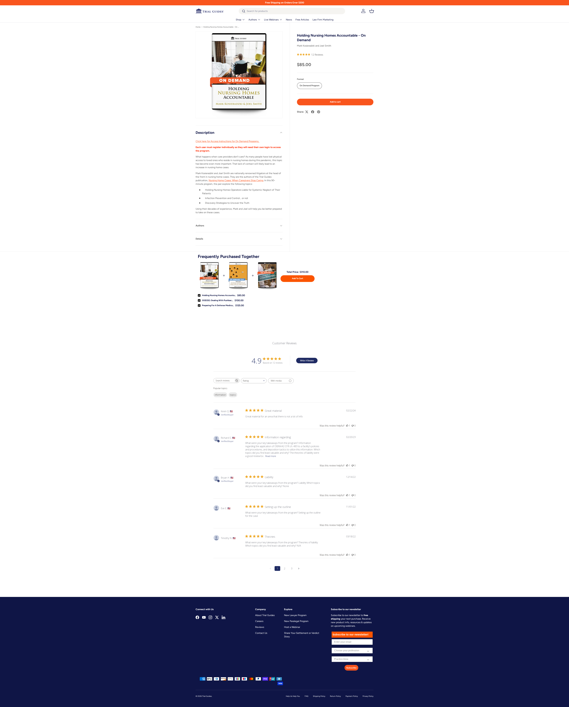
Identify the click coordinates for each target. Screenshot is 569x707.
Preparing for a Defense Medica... (218, 305)
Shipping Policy (319, 696)
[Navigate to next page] (299, 568)
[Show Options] (368, 650)
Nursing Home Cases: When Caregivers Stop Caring (236, 180)
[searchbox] (224, 380)
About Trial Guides (265, 615)
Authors (252, 19)
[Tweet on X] (307, 112)
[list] (239, 74)
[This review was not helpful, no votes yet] (352, 425)
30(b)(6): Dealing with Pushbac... (217, 300)
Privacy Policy (368, 696)
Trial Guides (207, 696)
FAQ (306, 696)
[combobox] (292, 11)
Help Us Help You (293, 696)
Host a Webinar (292, 627)
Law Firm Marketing (323, 19)
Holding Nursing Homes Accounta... (219, 295)
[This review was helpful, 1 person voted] (347, 425)
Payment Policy (352, 696)
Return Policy (335, 696)
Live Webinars (271, 19)
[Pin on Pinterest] (319, 112)
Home (198, 27)
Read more (270, 456)
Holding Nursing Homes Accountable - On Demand (221, 27)
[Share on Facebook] (313, 112)
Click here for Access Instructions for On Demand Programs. (227, 141)
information (220, 394)
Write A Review (307, 360)
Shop (238, 19)
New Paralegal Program (296, 621)
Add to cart (335, 102)
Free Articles (302, 19)
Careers (259, 621)
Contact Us (261, 633)
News (289, 19)
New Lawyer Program (295, 615)
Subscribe (351, 668)
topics (233, 394)
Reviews (259, 627)
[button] (371, 11)
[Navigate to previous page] (270, 568)
